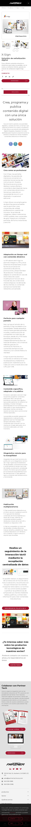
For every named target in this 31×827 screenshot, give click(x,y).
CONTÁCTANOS (15, 665)
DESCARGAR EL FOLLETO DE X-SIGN (15, 609)
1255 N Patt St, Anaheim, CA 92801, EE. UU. (16, 774)
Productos (10, 7)
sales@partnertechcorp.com (13, 778)
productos (5, 792)
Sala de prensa (7, 803)
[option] (15, 25)
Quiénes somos (7, 799)
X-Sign (17, 7)
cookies (12, 812)
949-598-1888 (8, 781)
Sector (4, 796)
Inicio (4, 7)
